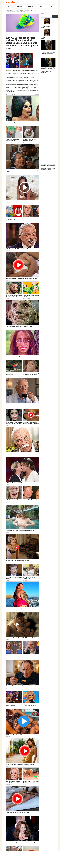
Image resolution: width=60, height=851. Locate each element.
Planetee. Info (10, 2)
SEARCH (42, 13)
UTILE (51, 6)
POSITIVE (41, 6)
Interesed (30, 6)
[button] (22, 22)
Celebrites (19, 6)
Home (9, 6)
